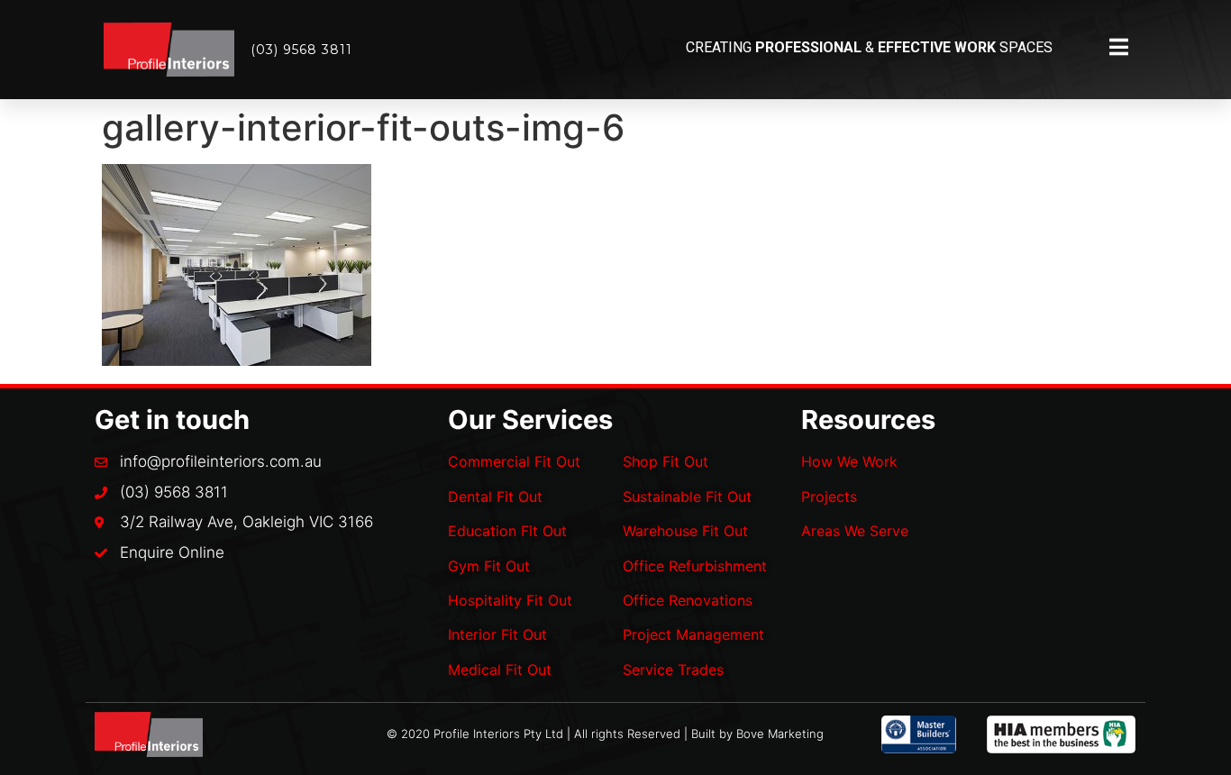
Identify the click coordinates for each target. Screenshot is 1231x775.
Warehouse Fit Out (685, 531)
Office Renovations (687, 600)
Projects (829, 497)
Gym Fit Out (489, 566)
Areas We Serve (854, 531)
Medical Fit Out (500, 670)
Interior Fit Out (497, 634)
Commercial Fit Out (514, 461)
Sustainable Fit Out (687, 497)
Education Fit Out (507, 531)
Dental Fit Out (495, 497)
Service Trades (673, 670)
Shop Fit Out (665, 461)
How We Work (849, 461)
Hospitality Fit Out (510, 600)
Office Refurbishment (695, 566)
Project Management (693, 634)
